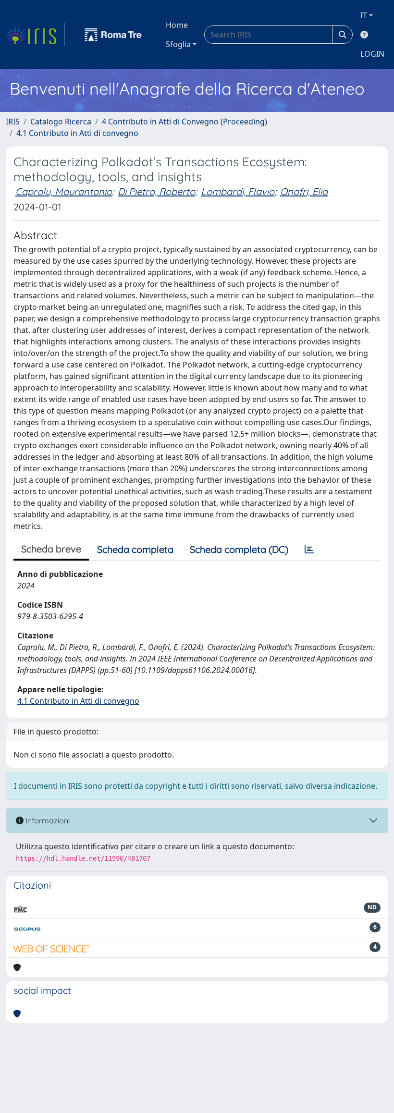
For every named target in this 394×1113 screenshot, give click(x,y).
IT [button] (363, 15)
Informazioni (47, 820)
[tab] (309, 549)
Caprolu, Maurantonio (63, 191)
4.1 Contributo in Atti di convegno (77, 133)
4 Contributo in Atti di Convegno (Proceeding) (184, 121)
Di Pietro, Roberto (156, 191)
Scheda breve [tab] (51, 549)
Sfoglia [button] (178, 44)
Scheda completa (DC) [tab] (239, 549)
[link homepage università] (113, 34)
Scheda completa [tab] (135, 549)
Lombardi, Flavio (237, 191)
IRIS (13, 121)
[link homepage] (35, 34)
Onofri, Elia (304, 191)
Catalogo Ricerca (60, 121)
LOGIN (372, 54)
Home (177, 25)
